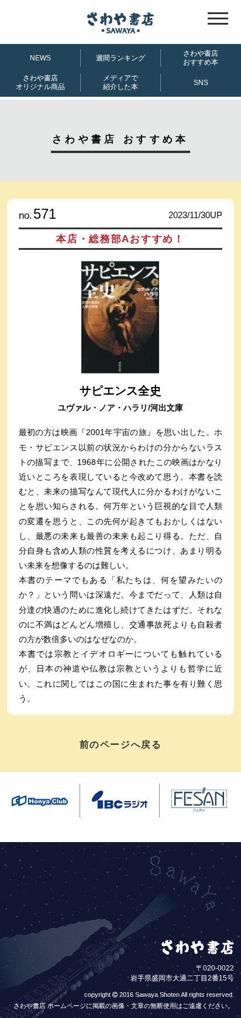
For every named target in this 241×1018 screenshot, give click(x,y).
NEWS (40, 58)
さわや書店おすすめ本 (200, 57)
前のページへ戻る (121, 744)
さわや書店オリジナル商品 (40, 82)
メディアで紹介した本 (120, 82)
